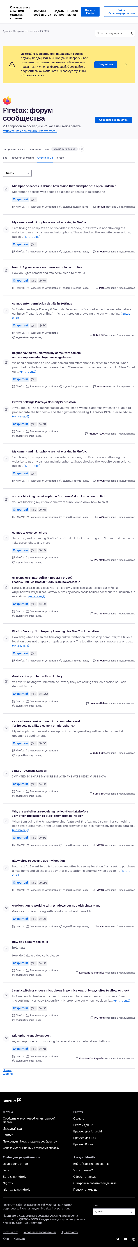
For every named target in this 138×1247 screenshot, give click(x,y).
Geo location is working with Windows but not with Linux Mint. (56, 905)
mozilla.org (11, 1232)
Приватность (69, 1232)
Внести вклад (72, 12)
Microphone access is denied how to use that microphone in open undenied (64, 186)
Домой (7, 31)
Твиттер (8, 1135)
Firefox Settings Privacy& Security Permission (44, 402)
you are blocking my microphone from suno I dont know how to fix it (59, 496)
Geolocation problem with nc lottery (37, 676)
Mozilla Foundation (59, 1205)
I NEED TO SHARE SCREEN (29, 770)
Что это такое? (83, 1170)
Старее (8, 1074)
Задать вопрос (59, 12)
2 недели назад (126, 206)
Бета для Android (15, 1176)
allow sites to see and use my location (38, 860)
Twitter (117, 1239)
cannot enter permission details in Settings (42, 303)
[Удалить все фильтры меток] (81, 149)
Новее (7, 1070)
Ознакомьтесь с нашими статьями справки (20, 13)
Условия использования (40, 1232)
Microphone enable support (31, 1035)
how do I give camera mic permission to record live (47, 267)
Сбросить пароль (84, 1176)
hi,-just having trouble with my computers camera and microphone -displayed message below (46, 355)
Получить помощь (85, 1189)
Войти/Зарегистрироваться (91, 1163)
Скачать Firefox (90, 12)
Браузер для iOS (84, 1138)
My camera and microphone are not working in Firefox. (49, 222)
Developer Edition (15, 1163)
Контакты (20, 1238)
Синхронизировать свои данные (95, 1183)
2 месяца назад (126, 1058)
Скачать (78, 1118)
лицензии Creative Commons (23, 1223)
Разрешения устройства (44, 206)
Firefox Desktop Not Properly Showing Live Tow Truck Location (55, 631)
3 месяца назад (126, 517)
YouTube (125, 1239)
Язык (95, 1205)
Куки (6, 1238)
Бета (6, 1170)
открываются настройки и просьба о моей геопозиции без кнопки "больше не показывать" (46, 580)
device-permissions (64, 149)
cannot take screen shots (29, 532)
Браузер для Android (87, 1131)
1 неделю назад (126, 251)
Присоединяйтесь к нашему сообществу (30, 1141)
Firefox (20, 206)
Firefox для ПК (83, 1125)
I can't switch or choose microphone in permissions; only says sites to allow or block (70, 990)
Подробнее (106, 64)
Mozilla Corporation (55, 1208)
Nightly (8, 1183)
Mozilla (12, 1101)
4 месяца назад (126, 287)
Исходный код (12, 1128)
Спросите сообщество (113, 119)
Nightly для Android (17, 1189)
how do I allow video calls (30, 942)
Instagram (133, 1239)
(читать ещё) (32, 236)
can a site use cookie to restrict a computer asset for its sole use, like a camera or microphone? (46, 723)
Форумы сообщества (42, 12)
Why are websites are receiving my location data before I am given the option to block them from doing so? (50, 814)
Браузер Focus (83, 1144)
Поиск (131, 33)
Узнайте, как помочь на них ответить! (30, 131)
